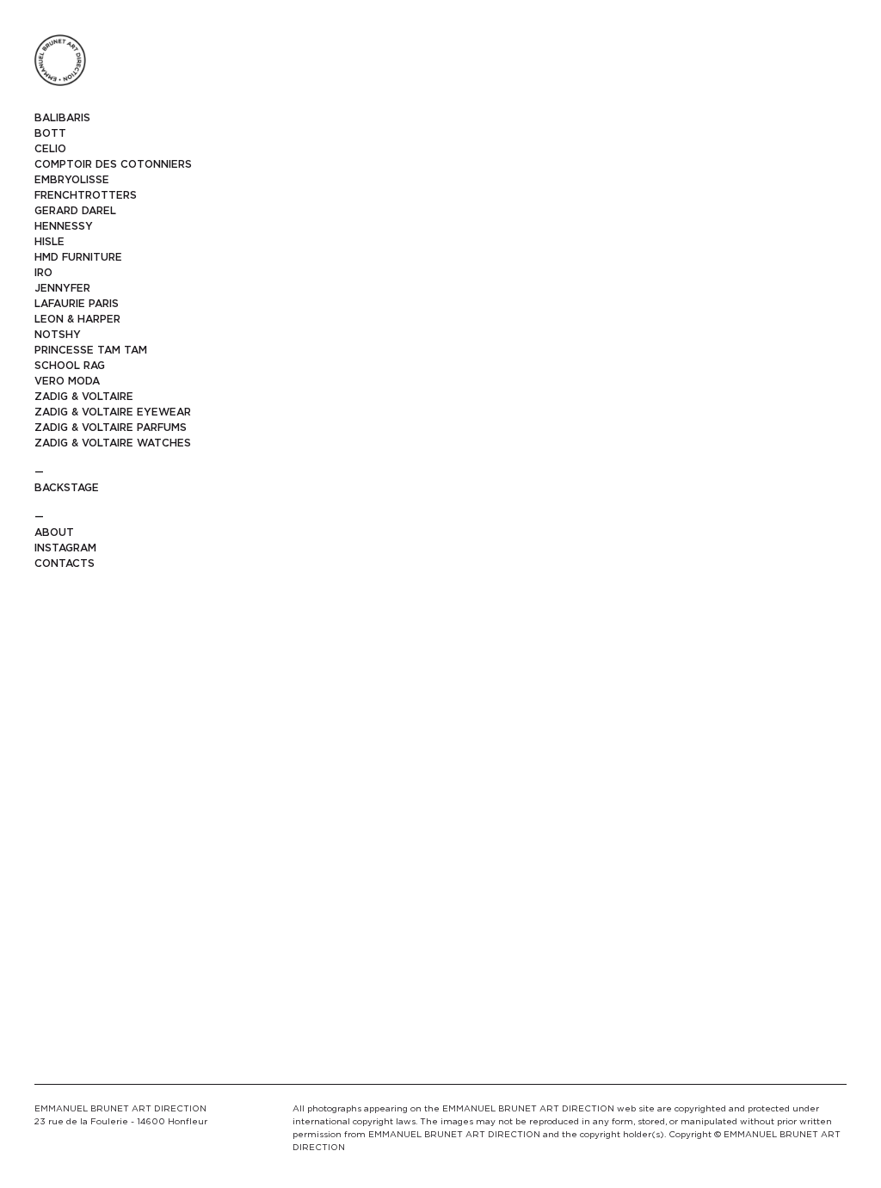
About (54, 532)
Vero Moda (67, 380)
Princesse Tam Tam (90, 349)
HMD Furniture (78, 256)
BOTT (50, 132)
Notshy (57, 334)
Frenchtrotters (85, 194)
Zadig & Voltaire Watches (112, 442)
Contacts (64, 563)
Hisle (49, 241)
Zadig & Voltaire (83, 396)
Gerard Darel (75, 210)
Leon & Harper (77, 318)
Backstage (66, 487)
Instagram (65, 547)
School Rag (69, 365)
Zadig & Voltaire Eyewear (112, 411)
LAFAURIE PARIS (76, 303)
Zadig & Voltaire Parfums (110, 427)
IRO (43, 272)
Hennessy (63, 225)
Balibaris (62, 117)
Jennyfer (62, 287)
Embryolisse (71, 179)
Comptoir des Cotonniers (113, 163)
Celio (50, 148)
